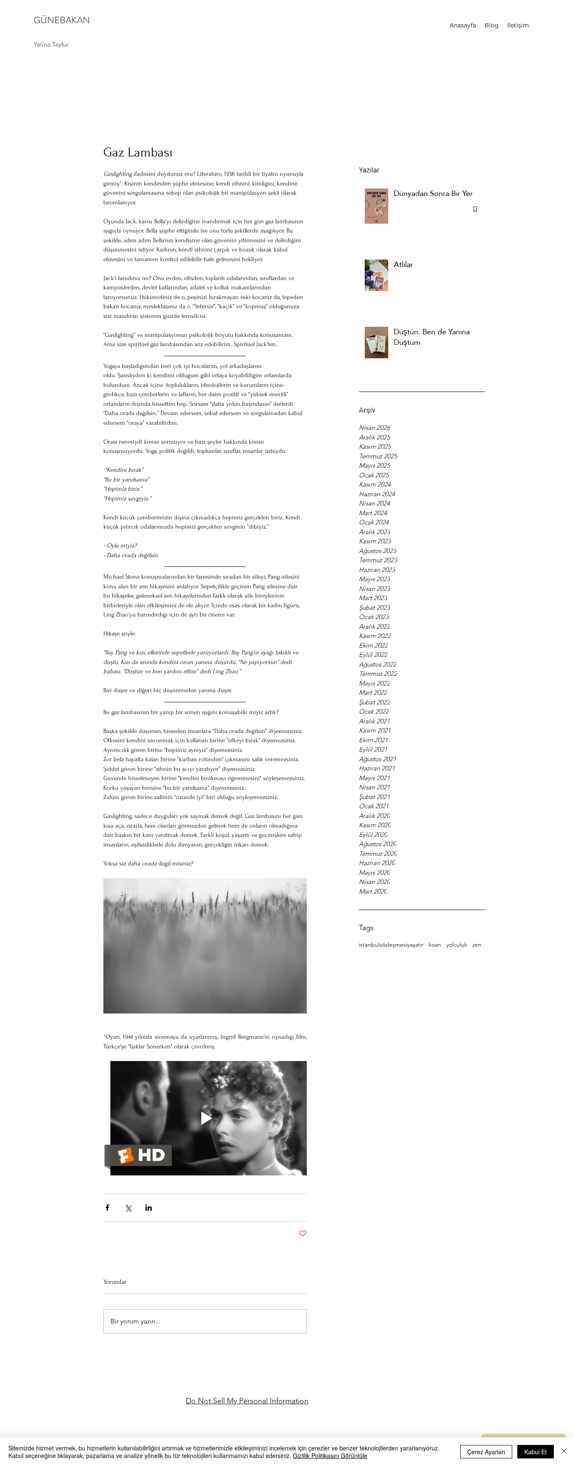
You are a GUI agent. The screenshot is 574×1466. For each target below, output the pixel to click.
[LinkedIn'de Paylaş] (149, 1208)
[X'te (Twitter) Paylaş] (128, 1208)
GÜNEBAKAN (62, 19)
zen (477, 944)
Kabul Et (535, 1451)
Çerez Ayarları (486, 1451)
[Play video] (205, 1118)
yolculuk (456, 944)
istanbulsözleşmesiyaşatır (391, 944)
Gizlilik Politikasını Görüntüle (330, 1455)
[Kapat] (564, 1451)
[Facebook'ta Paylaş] (107, 1208)
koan (435, 944)
